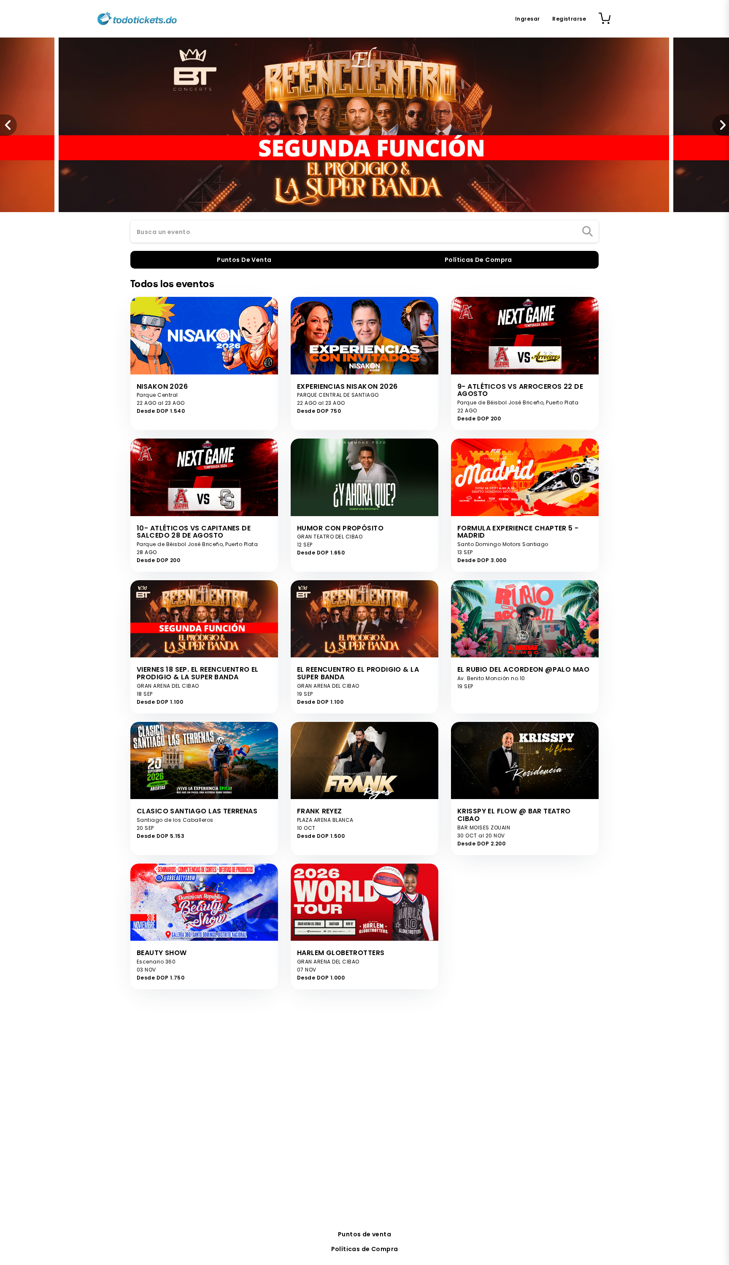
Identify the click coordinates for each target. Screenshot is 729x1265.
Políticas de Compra (364, 1249)
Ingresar (527, 18)
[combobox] (364, 231)
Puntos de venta (364, 1234)
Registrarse (569, 18)
